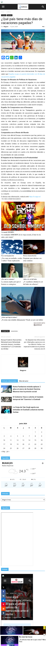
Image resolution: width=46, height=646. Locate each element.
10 (4, 440)
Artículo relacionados (9, 381)
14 (29, 440)
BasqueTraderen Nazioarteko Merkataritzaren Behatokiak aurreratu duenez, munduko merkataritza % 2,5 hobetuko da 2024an (11, 344)
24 (4, 448)
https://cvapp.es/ (35, 196)
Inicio (2, 12)
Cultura (4, 15)
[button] (43, 7)
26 (17, 448)
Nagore (6, 26)
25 (11, 448)
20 (23, 444)
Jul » (8, 451)
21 (29, 444)
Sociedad (9, 15)
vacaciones (14, 331)
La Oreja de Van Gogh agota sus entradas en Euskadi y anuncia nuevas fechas (28, 409)
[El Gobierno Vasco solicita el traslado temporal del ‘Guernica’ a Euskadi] (6, 399)
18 (11, 444)
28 (29, 448)
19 (17, 444)
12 (17, 440)
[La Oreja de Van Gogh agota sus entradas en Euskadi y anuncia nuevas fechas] (6, 409)
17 (4, 444)
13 (23, 440)
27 (23, 448)
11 (11, 440)
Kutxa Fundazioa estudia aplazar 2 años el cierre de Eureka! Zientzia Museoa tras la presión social (27, 389)
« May (3, 451)
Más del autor (23, 381)
